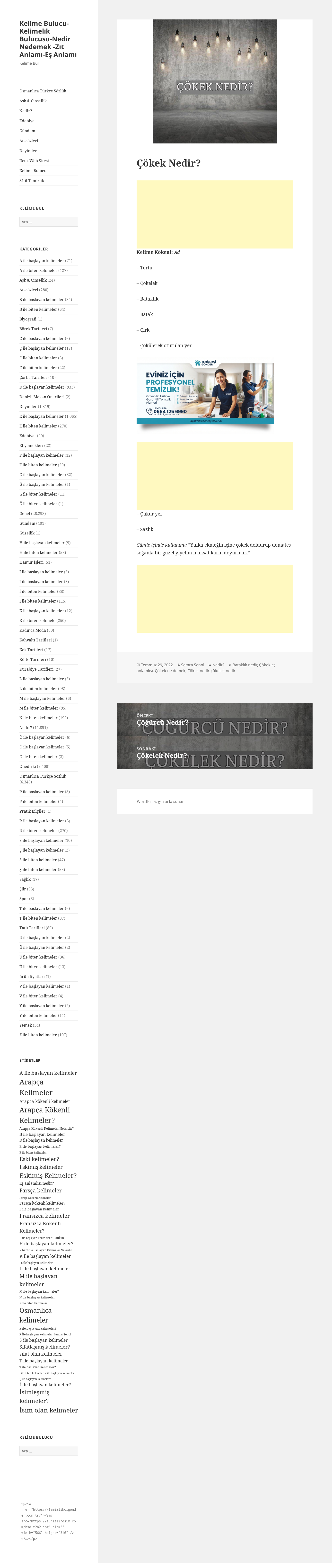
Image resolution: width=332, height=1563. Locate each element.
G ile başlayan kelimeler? (35, 1238)
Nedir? (25, 111)
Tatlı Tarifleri (32, 928)
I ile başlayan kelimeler (41, 581)
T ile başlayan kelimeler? (37, 1367)
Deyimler (28, 150)
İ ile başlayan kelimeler (41, 572)
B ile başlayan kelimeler (41, 299)
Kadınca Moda (32, 630)
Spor (23, 898)
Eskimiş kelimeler (41, 1166)
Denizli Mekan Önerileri (41, 397)
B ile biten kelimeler (38, 309)
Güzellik (27, 533)
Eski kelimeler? (39, 1159)
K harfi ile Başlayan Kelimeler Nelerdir (45, 1250)
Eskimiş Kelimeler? (48, 1175)
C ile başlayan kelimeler (41, 338)
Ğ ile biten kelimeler (38, 503)
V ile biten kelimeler (38, 996)
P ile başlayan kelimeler (41, 791)
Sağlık (25, 879)
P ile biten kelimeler (38, 801)
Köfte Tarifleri (32, 659)
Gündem (27, 130)
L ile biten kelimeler (38, 688)
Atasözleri (28, 140)
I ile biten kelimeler (37, 601)
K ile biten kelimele (37, 620)
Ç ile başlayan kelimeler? (35, 1379)
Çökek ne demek (170, 670)
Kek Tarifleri (31, 649)
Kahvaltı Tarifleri (35, 640)
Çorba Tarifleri (33, 377)
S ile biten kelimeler (38, 859)
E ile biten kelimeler (38, 426)
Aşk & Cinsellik (33, 101)
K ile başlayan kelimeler (41, 610)
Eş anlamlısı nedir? (36, 1183)
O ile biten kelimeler (38, 756)
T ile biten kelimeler (38, 918)
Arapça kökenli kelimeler (44, 1101)
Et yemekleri (31, 445)
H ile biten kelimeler (38, 552)
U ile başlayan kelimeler (41, 937)
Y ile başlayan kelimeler (41, 1005)
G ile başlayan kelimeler (41, 474)
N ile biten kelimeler (38, 717)
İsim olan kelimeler (48, 1410)
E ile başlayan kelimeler (41, 416)
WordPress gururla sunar (160, 801)
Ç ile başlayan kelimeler (41, 348)
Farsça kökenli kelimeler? (42, 1203)
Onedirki (27, 766)
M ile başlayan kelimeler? (39, 1291)
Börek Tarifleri (33, 328)
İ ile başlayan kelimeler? (45, 1384)
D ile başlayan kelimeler (41, 387)
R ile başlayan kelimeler (41, 821)
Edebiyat (27, 121)
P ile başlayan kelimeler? (37, 1328)
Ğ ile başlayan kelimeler (41, 484)
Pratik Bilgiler (32, 811)
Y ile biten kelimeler (38, 1015)
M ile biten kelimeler (38, 708)
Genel (24, 513)
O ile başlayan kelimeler (41, 747)
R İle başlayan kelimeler (36, 1334)
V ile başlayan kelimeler (41, 986)
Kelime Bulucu (32, 170)
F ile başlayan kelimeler (41, 455)
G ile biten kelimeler (38, 494)
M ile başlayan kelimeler (42, 698)
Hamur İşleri (31, 562)
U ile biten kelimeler (38, 957)
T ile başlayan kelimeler (41, 908)
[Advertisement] (215, 214)
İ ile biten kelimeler (37, 591)
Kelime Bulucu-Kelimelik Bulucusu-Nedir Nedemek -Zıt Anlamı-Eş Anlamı (48, 39)
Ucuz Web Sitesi (34, 160)
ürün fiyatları (32, 976)
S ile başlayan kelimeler (41, 840)
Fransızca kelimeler (44, 1215)
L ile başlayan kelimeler (41, 679)
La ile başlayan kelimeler (35, 1263)
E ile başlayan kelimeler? (40, 1146)
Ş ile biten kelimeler (38, 869)
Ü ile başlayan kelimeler (41, 947)
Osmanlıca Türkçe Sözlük (42, 91)
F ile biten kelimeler (38, 465)
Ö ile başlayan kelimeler (41, 737)
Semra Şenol (62, 1334)
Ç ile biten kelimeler (38, 358)
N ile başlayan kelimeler (37, 1297)
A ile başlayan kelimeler (41, 260)
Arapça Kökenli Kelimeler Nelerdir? (46, 1128)
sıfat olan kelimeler (40, 1354)
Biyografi (27, 319)
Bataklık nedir (245, 664)
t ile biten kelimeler (31, 1373)
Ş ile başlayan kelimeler (41, 850)
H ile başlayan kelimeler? (46, 1243)
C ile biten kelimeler (38, 367)
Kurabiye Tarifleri (36, 669)
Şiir (22, 889)
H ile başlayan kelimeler (42, 542)
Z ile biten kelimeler (38, 1035)
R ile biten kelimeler (38, 830)
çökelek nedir (223, 670)
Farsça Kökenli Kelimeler (35, 1197)
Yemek (25, 1025)
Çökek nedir (198, 670)
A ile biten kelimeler (38, 270)
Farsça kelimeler (40, 1190)
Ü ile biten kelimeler (38, 966)
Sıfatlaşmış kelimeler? (44, 1346)
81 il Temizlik (31, 180)
